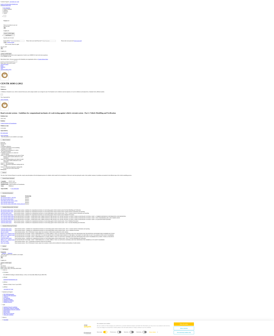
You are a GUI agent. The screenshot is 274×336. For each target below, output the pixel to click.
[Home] (6, 5)
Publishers (3, 67)
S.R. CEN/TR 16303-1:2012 (7, 216)
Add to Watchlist (4, 99)
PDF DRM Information (8, 294)
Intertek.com (15, 4)
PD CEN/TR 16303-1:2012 (7, 211)
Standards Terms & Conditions (10, 307)
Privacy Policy (6, 312)
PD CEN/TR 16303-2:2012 (7, 199)
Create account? (10, 42)
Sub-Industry (5, 249)
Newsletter (5, 319)
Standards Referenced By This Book (10, 207)
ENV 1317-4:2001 (5, 243)
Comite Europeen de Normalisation (8, 123)
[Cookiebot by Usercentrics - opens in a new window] (87, 333)
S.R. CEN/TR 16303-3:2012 (7, 217)
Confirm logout (11, 33)
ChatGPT (4, 253)
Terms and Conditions (8, 314)
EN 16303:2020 (4, 133)
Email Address (20, 40)
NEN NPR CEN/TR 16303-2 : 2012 (9, 200)
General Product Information (8, 178)
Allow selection (184, 328)
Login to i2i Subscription (6, 4)
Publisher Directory (7, 302)
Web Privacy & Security (8, 313)
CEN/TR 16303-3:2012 (6, 222)
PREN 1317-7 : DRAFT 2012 (8, 239)
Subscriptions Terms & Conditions (11, 308)
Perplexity (9, 253)
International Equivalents (7, 193)
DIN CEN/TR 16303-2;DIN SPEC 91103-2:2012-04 (13, 203)
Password (55, 40)
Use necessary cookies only (184, 332)
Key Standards (6, 298)
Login (5, 42)
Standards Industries (7, 299)
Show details (152, 332)
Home (2, 65)
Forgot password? (78, 40)
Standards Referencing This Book (9, 225)
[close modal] (4, 28)
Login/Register (8, 35)
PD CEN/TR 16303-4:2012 (7, 214)
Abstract (4, 172)
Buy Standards (6, 8)
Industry (4, 246)
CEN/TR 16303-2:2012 (6, 69)
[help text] (2, 94)
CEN (2, 68)
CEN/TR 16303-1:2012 (6, 213)
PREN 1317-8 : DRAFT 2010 (8, 235)
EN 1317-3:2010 (4, 232)
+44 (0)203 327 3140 (14, 1)
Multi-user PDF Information (9, 295)
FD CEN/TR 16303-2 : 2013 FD (8, 197)
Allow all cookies (184, 324)
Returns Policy (6, 310)
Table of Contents (6, 139)
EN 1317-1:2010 (4, 241)
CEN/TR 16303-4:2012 (6, 221)
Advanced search (4, 64)
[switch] (119, 332)
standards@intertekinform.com (10, 279)
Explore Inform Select (43, 59)
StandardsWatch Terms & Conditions (11, 309)
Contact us (5, 296)
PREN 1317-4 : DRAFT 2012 (8, 233)
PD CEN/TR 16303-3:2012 (7, 210)
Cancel (5, 33)
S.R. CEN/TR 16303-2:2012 (7, 202)
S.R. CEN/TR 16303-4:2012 (7, 219)
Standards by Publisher (8, 300)
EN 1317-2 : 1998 (5, 236)
